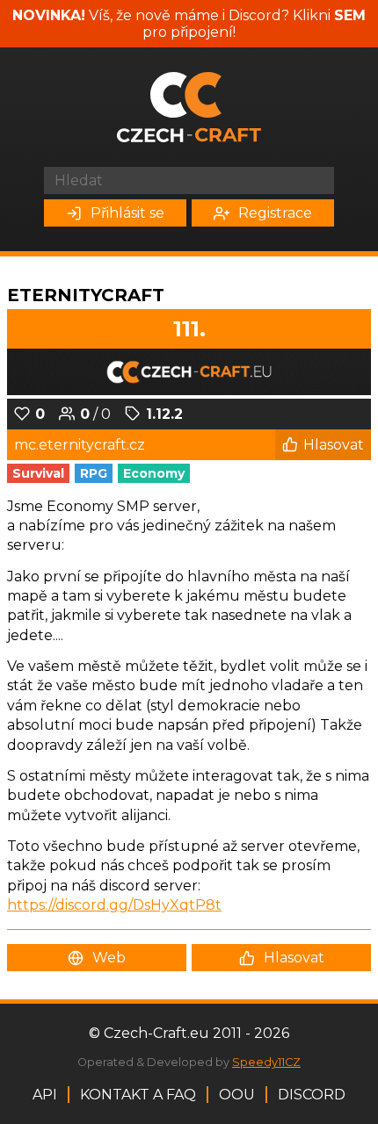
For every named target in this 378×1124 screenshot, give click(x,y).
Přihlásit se (127, 213)
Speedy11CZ (266, 1062)
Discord (311, 1094)
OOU (237, 1094)
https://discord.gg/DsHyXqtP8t (114, 905)
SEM (350, 15)
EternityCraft (85, 295)
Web (109, 957)
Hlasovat (333, 444)
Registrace (275, 213)
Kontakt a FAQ (138, 1094)
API (45, 1094)
